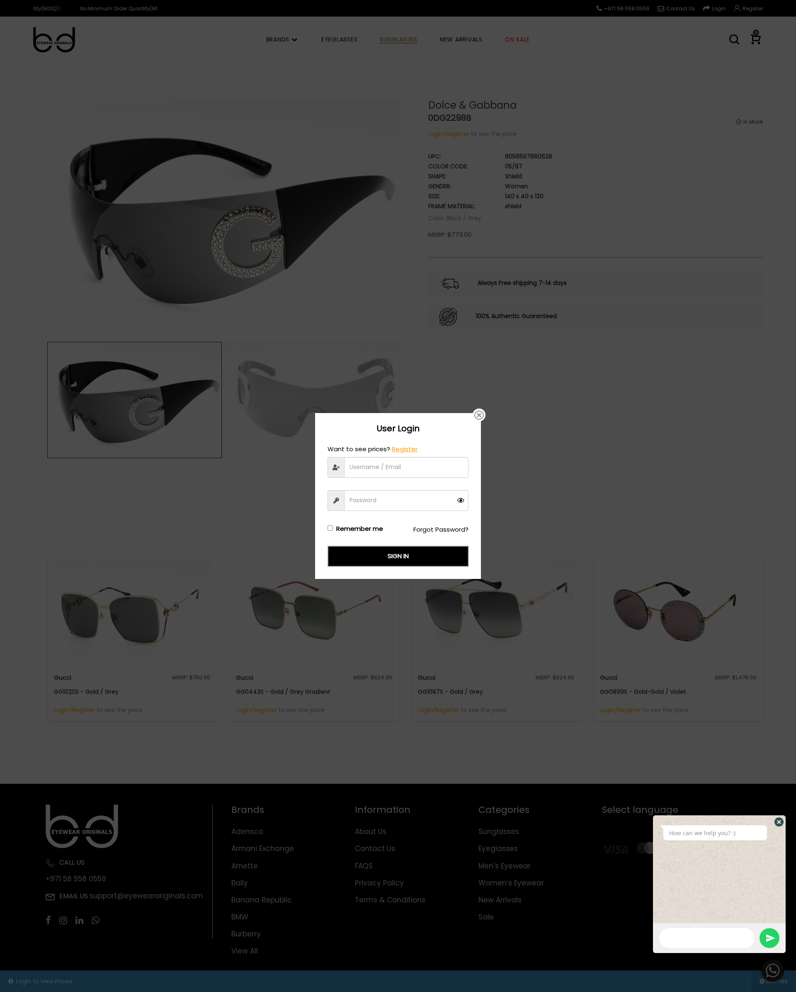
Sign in (398, 556)
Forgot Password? (440, 529)
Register (404, 449)
